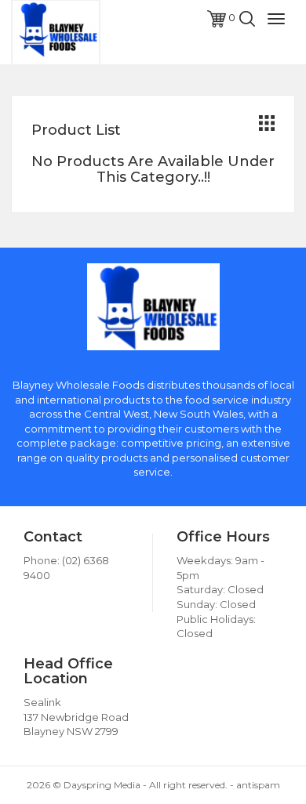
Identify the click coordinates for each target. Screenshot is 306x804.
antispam (258, 785)
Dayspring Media (102, 785)
